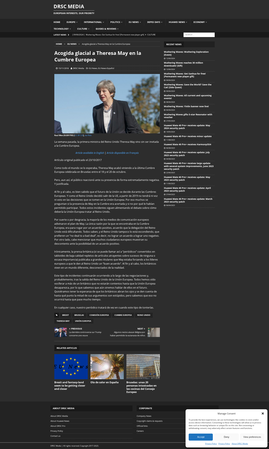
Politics (115, 22)
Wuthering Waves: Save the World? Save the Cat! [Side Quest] (187, 86)
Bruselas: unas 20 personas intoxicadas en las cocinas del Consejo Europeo (141, 387)
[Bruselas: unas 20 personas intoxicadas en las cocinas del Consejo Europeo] (143, 366)
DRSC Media (78, 68)
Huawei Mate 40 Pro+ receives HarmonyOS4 (187, 144)
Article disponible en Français (123, 153)
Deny (226, 437)
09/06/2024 (170, 80)
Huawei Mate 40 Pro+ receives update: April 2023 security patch (187, 189)
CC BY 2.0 (79, 135)
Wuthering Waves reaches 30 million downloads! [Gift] (183, 64)
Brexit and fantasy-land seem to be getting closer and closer (69, 386)
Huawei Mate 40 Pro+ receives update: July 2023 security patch (187, 154)
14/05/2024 (170, 132)
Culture (82, 28)
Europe (71, 22)
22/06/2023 (170, 172)
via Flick (88, 135)
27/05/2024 (170, 121)
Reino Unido (143, 315)
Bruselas (79, 315)
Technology (61, 28)
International (93, 22)
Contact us (55, 436)
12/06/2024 (170, 58)
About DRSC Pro (57, 426)
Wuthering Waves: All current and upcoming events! (188, 97)
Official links (142, 426)
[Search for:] (199, 34)
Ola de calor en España (104, 382)
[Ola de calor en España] (107, 366)
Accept (200, 437)
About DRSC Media (240, 443)
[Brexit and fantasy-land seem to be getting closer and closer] (71, 366)
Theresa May (63, 321)
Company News (144, 416)
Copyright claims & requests (150, 421)
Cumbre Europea (123, 315)
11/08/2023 (170, 140)
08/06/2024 (170, 102)
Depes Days (153, 22)
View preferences (252, 437)
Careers (140, 431)
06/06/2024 (170, 110)
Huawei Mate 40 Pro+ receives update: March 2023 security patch (188, 200)
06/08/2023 (170, 148)
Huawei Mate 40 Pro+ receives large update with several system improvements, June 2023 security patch (189, 166)
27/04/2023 (170, 194)
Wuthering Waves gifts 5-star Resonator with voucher (188, 116)
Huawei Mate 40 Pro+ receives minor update (188, 136)
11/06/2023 (170, 183)
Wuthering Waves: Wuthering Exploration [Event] (186, 53)
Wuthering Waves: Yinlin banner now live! (186, 106)
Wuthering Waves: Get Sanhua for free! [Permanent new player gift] (185, 75)
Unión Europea (83, 321)
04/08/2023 (170, 159)
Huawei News (177, 22)
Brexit (65, 315)
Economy (199, 22)
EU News (134, 22)
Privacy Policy (211, 443)
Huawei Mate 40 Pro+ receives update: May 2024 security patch (187, 127)
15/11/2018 (63, 68)
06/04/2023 (170, 205)
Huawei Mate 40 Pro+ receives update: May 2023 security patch (187, 178)
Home (57, 22)
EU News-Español (106, 68)
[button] (262, 413)
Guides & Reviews (106, 28)
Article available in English (90, 153)
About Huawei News (59, 421)
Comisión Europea (99, 315)
